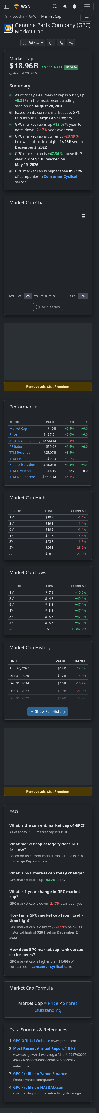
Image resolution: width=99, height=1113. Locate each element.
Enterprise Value (22, 464)
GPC (32, 16)
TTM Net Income (22, 477)
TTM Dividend (20, 471)
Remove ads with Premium (47, 386)
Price (13, 434)
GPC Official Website (31, 1040)
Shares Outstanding (25, 440)
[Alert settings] (61, 42)
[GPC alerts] (51, 42)
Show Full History (50, 711)
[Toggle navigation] (6, 6)
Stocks (18, 16)
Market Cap (18, 428)
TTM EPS (16, 458)
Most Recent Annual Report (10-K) (44, 1048)
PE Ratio (15, 446)
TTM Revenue (19, 452)
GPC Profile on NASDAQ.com (39, 1087)
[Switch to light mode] (65, 6)
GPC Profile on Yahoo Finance (40, 1073)
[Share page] (71, 42)
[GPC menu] (86, 18)
